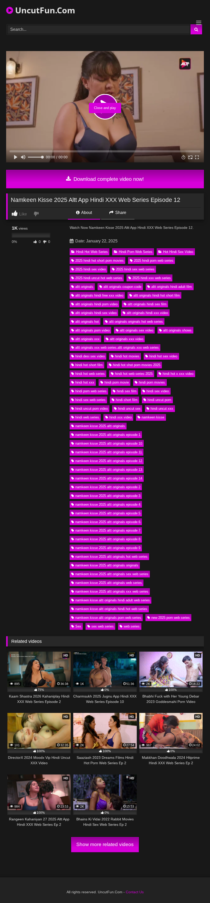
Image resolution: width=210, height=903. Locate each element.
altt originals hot (87, 321)
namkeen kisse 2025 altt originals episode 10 (108, 443)
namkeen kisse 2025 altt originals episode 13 (108, 470)
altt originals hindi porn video (96, 304)
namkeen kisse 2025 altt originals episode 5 (107, 513)
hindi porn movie (116, 382)
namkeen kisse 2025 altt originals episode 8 (107, 539)
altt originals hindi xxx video (147, 313)
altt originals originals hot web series (136, 321)
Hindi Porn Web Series (135, 252)
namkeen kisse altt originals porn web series (108, 618)
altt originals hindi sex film (147, 304)
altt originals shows (177, 330)
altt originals (84, 287)
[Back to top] (194, 888)
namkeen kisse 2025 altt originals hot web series (111, 556)
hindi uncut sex (129, 408)
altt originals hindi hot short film (156, 295)
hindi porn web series (91, 391)
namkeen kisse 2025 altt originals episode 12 (108, 461)
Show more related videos (105, 844)
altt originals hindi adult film (171, 287)
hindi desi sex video (90, 356)
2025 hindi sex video (90, 269)
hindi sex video (157, 391)
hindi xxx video (120, 417)
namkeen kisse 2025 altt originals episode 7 (107, 530)
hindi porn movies (152, 382)
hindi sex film (126, 391)
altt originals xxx (87, 339)
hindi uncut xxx (162, 408)
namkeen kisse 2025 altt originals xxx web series (111, 591)
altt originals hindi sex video (96, 313)
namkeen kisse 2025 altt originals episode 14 (108, 478)
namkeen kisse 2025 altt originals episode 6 (107, 522)
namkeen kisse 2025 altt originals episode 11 (108, 452)
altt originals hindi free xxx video (99, 295)
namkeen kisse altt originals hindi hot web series (111, 609)
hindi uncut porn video (91, 408)
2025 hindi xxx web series (151, 278)
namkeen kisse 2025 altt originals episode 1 (107, 435)
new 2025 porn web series (170, 618)
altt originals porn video (92, 330)
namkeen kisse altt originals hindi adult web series (112, 600)
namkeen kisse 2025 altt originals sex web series (111, 574)
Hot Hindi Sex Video (178, 252)
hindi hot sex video (163, 356)
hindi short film (127, 400)
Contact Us (135, 892)
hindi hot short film (89, 365)
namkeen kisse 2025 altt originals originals (106, 565)
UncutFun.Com (44, 10)
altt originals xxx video (126, 339)
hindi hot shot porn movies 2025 (136, 365)
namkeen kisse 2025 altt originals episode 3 (107, 496)
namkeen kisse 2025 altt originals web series (108, 583)
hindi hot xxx (84, 382)
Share (120, 212)
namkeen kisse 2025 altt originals (100, 426)
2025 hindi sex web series (135, 269)
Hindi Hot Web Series (92, 252)
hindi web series (87, 417)
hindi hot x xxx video (178, 374)
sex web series (102, 626)
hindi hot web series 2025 (134, 374)
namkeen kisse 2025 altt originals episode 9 (107, 548)
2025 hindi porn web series (153, 260)
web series (132, 626)
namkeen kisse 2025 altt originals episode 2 (107, 487)
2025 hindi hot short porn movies (99, 260)
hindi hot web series (90, 374)
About (86, 212)
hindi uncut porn (159, 400)
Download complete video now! (108, 179)
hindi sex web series (90, 400)
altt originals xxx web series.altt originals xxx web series (117, 347)
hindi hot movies (127, 356)
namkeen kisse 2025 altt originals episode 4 (107, 504)
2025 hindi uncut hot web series (98, 278)
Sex (78, 626)
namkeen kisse (153, 417)
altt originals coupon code (122, 287)
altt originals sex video (136, 330)
